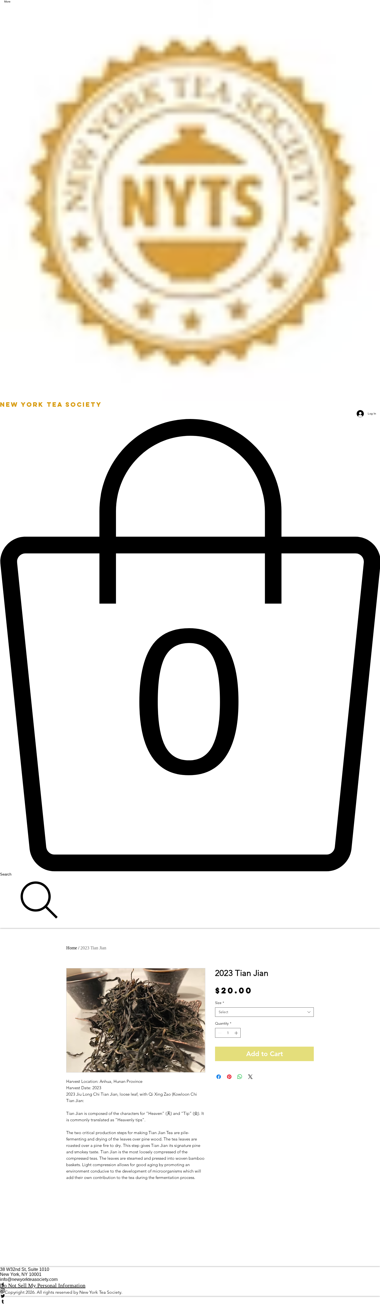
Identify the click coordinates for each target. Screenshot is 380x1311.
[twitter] (190, 1296)
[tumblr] (190, 1301)
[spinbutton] (228, 1033)
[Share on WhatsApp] (239, 1076)
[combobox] (264, 1012)
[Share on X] (250, 1076)
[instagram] (190, 1290)
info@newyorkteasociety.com (29, 1279)
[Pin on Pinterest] (229, 1076)
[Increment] (236, 1033)
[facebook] (190, 1285)
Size (219, 1003)
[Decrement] (219, 1033)
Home (71, 948)
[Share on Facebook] (218, 1076)
